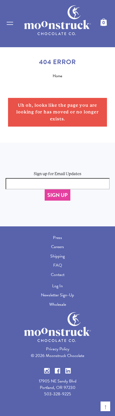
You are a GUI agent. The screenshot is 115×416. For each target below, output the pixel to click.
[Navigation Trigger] (10, 23)
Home (57, 76)
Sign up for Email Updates (57, 173)
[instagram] (47, 370)
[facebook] (57, 370)
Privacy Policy (57, 349)
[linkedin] (68, 370)
